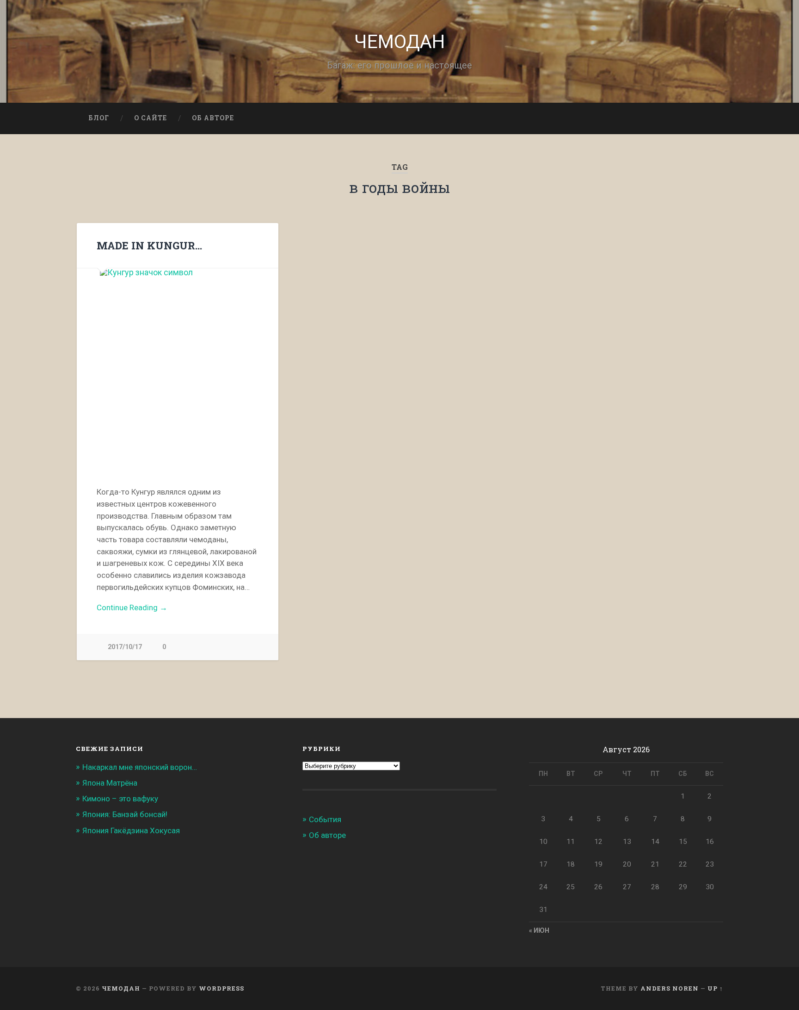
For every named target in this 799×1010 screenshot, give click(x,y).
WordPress (221, 988)
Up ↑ (715, 988)
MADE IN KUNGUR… (149, 245)
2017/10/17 (125, 647)
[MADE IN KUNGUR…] (177, 367)
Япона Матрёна (109, 782)
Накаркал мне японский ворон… (139, 767)
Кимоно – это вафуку (120, 798)
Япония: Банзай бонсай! (124, 814)
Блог (98, 118)
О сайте (150, 118)
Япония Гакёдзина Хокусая (131, 830)
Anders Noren (669, 988)
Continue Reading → (132, 607)
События (325, 819)
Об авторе (213, 118)
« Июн (539, 930)
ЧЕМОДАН (399, 42)
